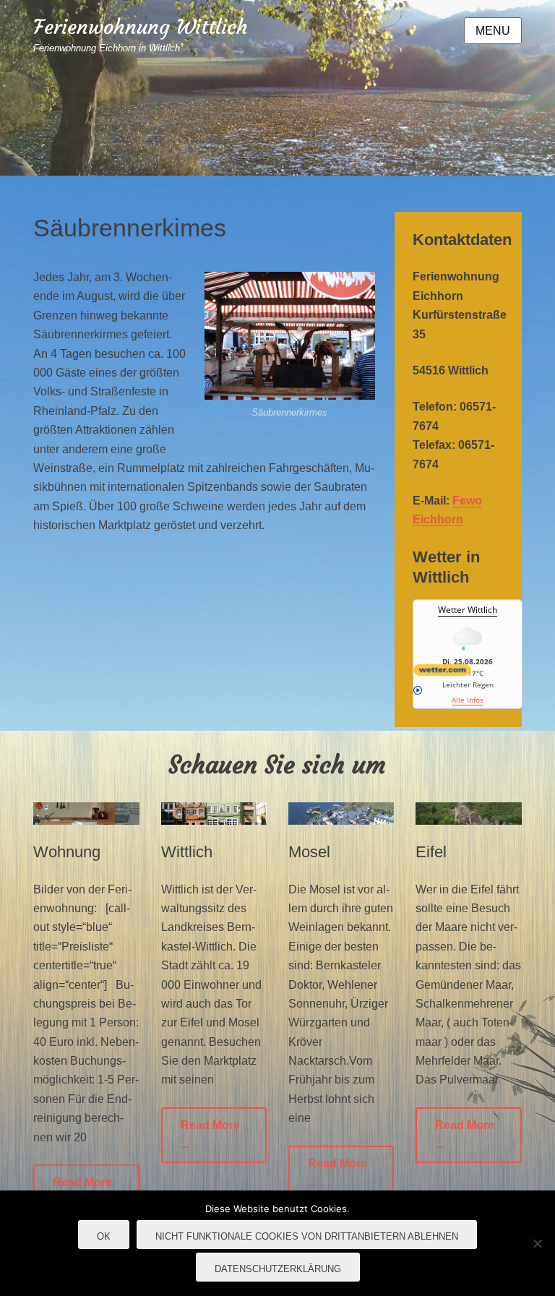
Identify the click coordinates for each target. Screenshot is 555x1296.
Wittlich (186, 852)
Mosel (309, 852)
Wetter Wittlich (467, 610)
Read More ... (210, 1134)
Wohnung (66, 852)
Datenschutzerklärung (278, 1268)
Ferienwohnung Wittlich (140, 27)
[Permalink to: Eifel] (468, 813)
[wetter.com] (467, 670)
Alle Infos (467, 700)
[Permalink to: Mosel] (341, 813)
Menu (493, 31)
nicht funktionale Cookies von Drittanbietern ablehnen (306, 1236)
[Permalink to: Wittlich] (214, 813)
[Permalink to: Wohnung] (86, 813)
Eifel (431, 852)
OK (104, 1236)
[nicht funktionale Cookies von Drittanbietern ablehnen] (537, 1243)
